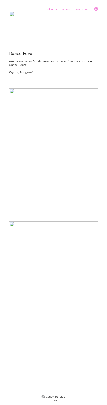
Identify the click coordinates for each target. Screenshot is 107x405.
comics (65, 9)
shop (76, 9)
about (86, 9)
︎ (96, 9)
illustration (50, 9)
